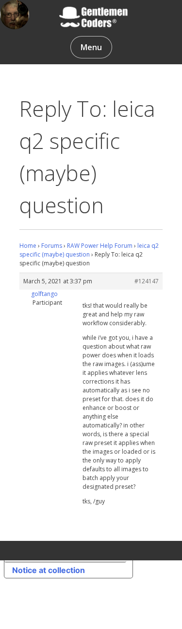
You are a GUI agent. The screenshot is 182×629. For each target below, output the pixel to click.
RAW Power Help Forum (99, 245)
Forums (51, 245)
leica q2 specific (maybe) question (89, 250)
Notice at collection (48, 570)
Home (27, 245)
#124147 (146, 281)
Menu (91, 47)
